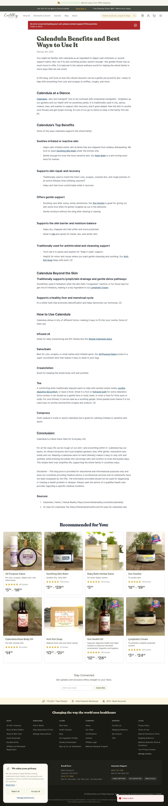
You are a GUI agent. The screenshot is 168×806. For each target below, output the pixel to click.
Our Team (89, 730)
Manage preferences (25, 798)
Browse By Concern (42, 16)
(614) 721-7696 (67, 776)
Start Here (63, 725)
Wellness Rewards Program (97, 746)
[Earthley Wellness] (11, 15)
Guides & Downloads (67, 742)
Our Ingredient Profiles (68, 738)
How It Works (38, 725)
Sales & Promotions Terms (148, 734)
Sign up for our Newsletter (70, 746)
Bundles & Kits (13, 742)
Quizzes (57, 16)
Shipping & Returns (120, 730)
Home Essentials (13, 738)
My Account (117, 734)
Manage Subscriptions (42, 734)
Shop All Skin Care (14, 734)
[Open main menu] (160, 15)
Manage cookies (144, 754)
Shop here (81, 9)
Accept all (35, 791)
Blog (67, 16)
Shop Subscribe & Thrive (43, 730)
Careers (89, 738)
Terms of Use (143, 730)
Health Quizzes (65, 730)
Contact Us (116, 725)
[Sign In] (148, 15)
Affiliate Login (91, 742)
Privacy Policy (143, 725)
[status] (140, 798)
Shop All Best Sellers (15, 730)
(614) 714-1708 (117, 770)
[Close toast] (117, 795)
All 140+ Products (14, 725)
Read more (10, 785)
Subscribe (100, 688)
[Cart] (154, 15)
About (74, 16)
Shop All (26, 16)
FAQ (113, 738)
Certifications (91, 734)
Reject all (15, 791)
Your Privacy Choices (147, 749)
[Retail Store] (142, 15)
